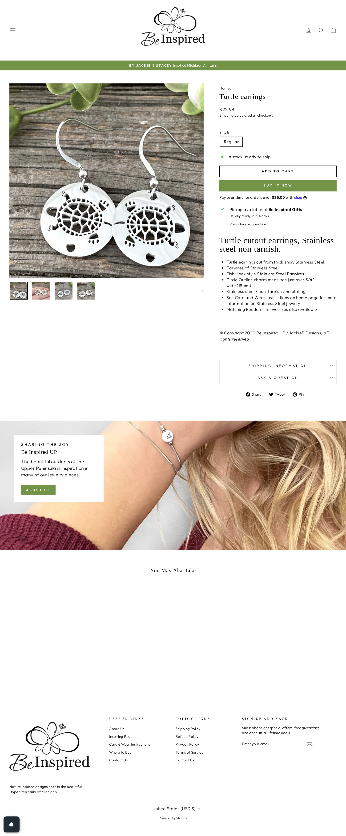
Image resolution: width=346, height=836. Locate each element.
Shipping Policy (188, 728)
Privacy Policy (187, 744)
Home (224, 88)
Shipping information (278, 366)
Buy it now (278, 185)
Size (224, 132)
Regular (231, 141)
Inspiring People (122, 736)
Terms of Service (189, 752)
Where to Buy (120, 752)
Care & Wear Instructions (129, 744)
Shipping (226, 115)
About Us (38, 490)
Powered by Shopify (173, 818)
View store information (247, 224)
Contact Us (118, 760)
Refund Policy (187, 736)
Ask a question (277, 378)
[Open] (12, 824)
